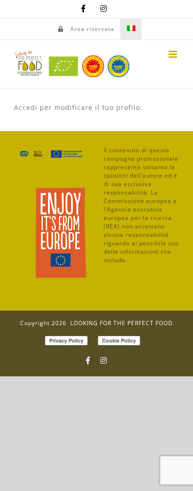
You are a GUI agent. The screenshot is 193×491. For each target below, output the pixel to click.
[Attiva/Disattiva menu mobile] (174, 54)
